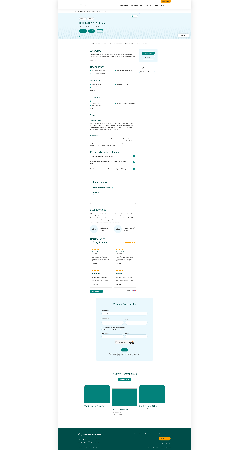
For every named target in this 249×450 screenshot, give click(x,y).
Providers (168, 434)
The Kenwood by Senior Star (94, 406)
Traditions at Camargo (120, 409)
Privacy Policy (156, 447)
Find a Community (82, 11)
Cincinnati (93, 11)
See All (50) (92, 90)
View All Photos (183, 35)
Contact (82, 31)
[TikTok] (169, 443)
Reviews (138, 43)
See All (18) (92, 108)
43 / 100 (102, 230)
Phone (114, 329)
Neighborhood (129, 43)
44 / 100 (126, 230)
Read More (93, 60)
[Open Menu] (76, 5)
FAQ (110, 43)
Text (123, 329)
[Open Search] (170, 5)
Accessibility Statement (166, 447)
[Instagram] (165, 443)
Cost (146, 434)
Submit (124, 350)
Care (104, 43)
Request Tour (148, 57)
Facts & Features (96, 43)
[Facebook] (79, 36)
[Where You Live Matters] (86, 5)
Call (90, 31)
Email (105, 329)
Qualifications (118, 43)
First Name (103, 319)
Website (99, 31)
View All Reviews (95, 291)
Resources (153, 434)
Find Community (165, 1)
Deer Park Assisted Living (148, 406)
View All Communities (124, 379)
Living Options (138, 434)
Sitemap (149, 447)
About (160, 434)
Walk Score (104, 228)
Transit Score (129, 228)
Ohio (88, 11)
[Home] (76, 11)
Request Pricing (148, 53)
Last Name (127, 319)
